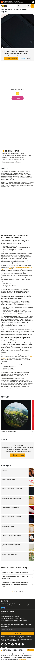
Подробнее (22, 659)
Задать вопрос (18, 591)
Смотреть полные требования (12, 162)
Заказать (21, 6)
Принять (30, 650)
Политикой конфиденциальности (10, 640)
